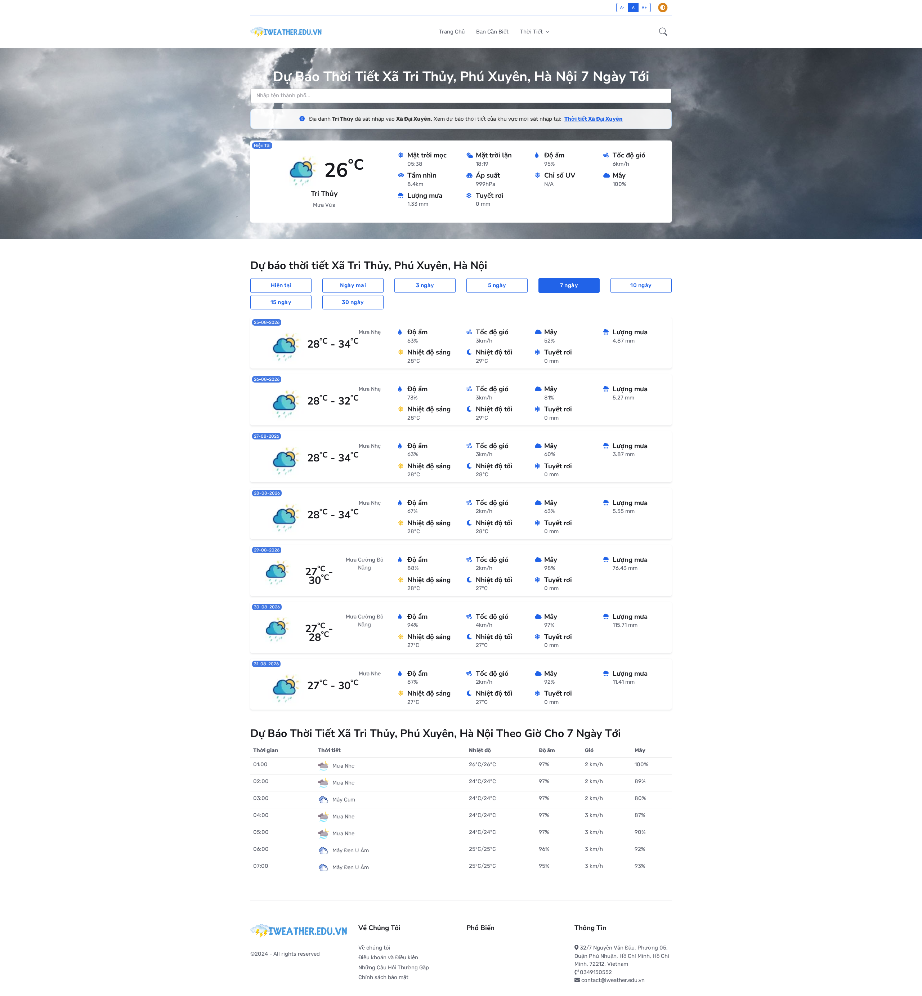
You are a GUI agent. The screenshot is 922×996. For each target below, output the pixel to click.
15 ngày (281, 302)
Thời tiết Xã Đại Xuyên (593, 119)
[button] (663, 32)
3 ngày (425, 285)
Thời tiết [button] (532, 31)
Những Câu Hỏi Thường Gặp (393, 967)
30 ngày (353, 302)
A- (622, 7)
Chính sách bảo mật (383, 977)
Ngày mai (353, 285)
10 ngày (641, 285)
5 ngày (497, 285)
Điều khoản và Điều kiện (388, 957)
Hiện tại (281, 285)
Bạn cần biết (492, 31)
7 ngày (569, 285)
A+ (644, 7)
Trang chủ (452, 31)
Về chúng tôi (374, 947)
